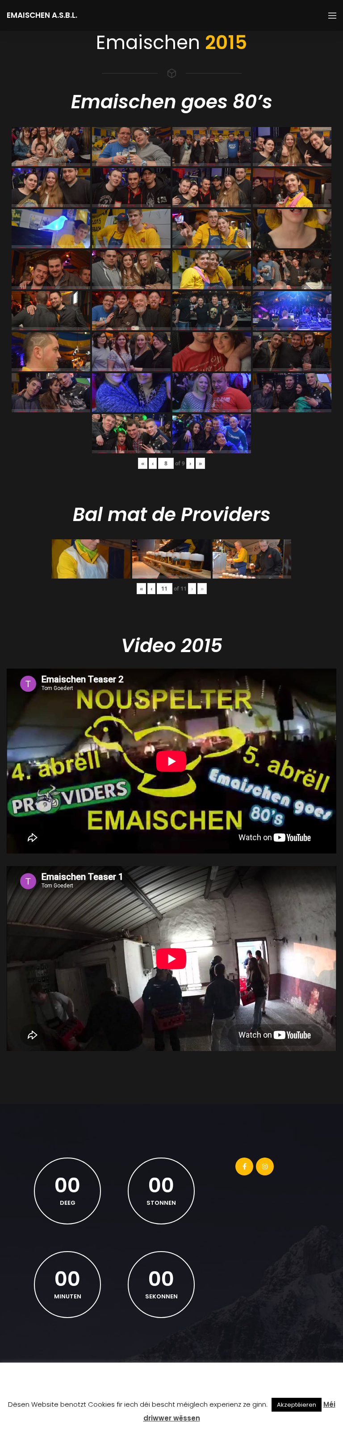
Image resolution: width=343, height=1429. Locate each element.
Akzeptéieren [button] (296, 1404)
